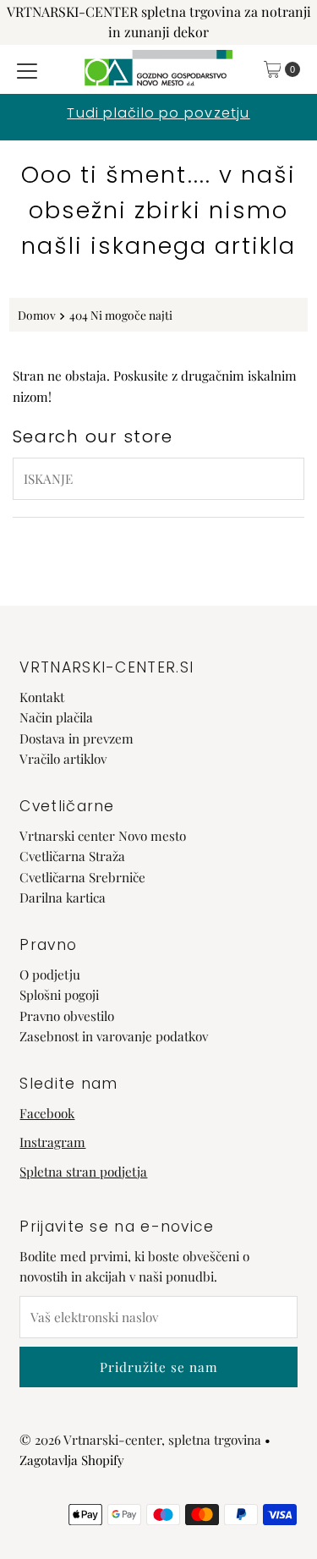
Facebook (46, 1113)
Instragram (52, 1141)
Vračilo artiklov (63, 758)
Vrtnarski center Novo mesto (102, 835)
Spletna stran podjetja (83, 1171)
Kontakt (41, 696)
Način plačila (56, 717)
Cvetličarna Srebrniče (82, 877)
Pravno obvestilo (66, 1015)
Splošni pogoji (59, 994)
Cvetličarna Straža (72, 856)
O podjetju (49, 974)
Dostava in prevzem (76, 738)
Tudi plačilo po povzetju (158, 113)
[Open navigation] (27, 69)
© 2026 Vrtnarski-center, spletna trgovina (140, 1439)
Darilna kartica (62, 897)
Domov (37, 314)
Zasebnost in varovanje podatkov (113, 1036)
